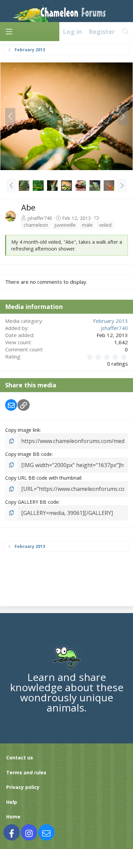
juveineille (65, 225)
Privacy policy (23, 787)
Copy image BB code (28, 454)
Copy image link (22, 430)
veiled (105, 225)
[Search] (125, 31)
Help (11, 802)
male (87, 225)
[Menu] (8, 31)
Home (13, 816)
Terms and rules (26, 772)
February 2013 (110, 320)
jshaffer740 (39, 218)
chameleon (36, 225)
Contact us (19, 757)
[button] (11, 185)
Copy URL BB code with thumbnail (43, 478)
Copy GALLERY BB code (32, 502)
